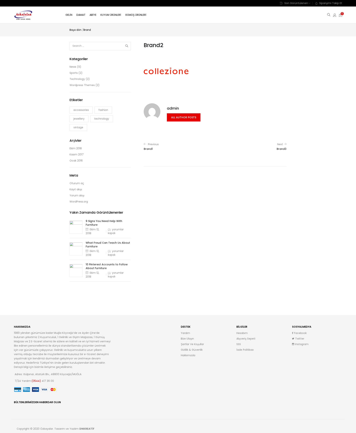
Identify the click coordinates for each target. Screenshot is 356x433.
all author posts (183, 117)
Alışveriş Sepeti (245, 338)
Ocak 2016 (76, 160)
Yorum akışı (77, 195)
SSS (238, 344)
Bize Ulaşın (187, 338)
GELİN (68, 15)
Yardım (185, 333)
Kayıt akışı (76, 189)
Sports (74, 73)
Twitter (299, 338)
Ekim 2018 (76, 148)
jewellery (79, 119)
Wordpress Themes (82, 85)
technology (101, 119)
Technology (77, 79)
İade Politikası (245, 350)
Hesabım (242, 333)
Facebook (300, 333)
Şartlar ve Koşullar (192, 344)
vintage (78, 127)
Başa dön (75, 30)
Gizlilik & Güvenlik (192, 350)
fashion (103, 110)
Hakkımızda (188, 355)
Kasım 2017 (77, 154)
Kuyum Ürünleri (110, 15)
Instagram (302, 344)
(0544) (37, 381)
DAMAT (80, 15)
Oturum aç (77, 183)
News (73, 67)
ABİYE (93, 15)
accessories (81, 110)
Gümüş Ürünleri (135, 15)
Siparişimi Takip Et (330, 3)
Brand (87, 30)
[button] (340, 15)
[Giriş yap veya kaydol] (334, 15)
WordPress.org (79, 201)
